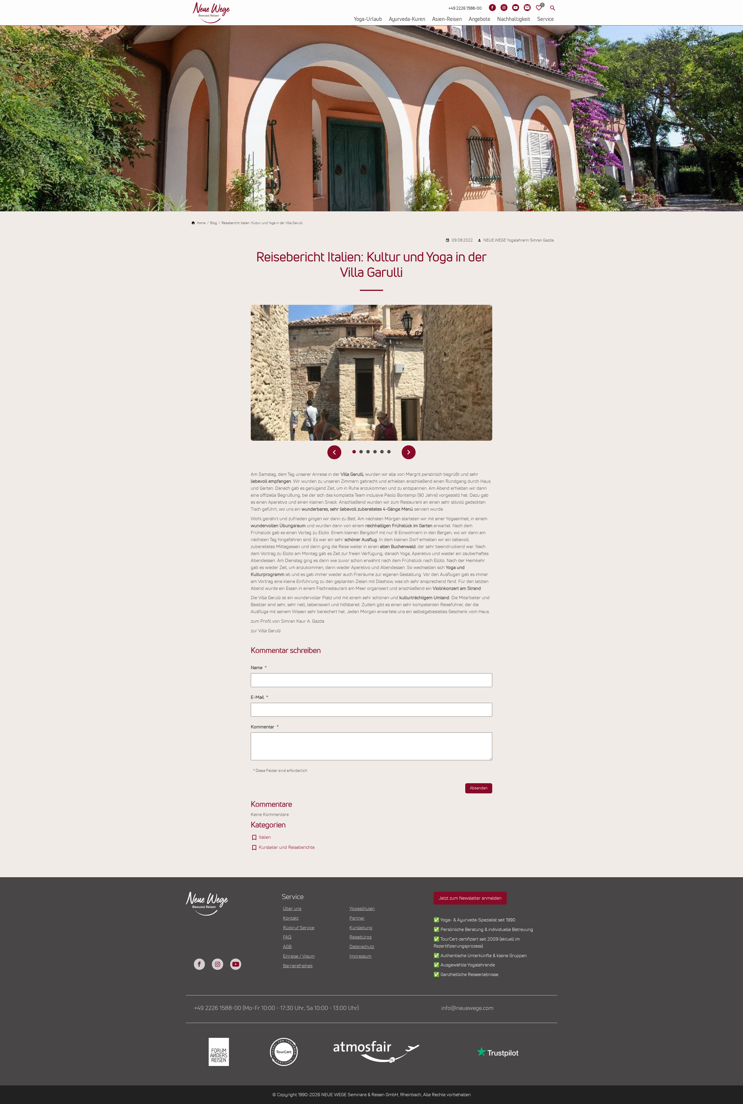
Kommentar (263, 727)
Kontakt (291, 918)
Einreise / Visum (299, 956)
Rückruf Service (298, 927)
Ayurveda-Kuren (407, 19)
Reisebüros (360, 937)
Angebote (479, 19)
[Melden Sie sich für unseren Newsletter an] (527, 7)
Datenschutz (361, 946)
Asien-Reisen (447, 19)
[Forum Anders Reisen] (218, 1052)
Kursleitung (360, 927)
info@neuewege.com (467, 1008)
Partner (357, 918)
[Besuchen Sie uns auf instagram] (217, 964)
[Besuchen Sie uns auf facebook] (199, 964)
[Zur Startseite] (211, 13)
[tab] (354, 451)
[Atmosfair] (376, 1052)
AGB (287, 946)
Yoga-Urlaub (368, 19)
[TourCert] (283, 1052)
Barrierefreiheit (298, 965)
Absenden (479, 788)
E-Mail (258, 697)
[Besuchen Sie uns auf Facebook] (492, 7)
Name (257, 667)
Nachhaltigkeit (513, 19)
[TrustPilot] (496, 1052)
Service (545, 19)
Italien (265, 837)
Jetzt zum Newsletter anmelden (470, 898)
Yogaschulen (362, 908)
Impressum (360, 956)
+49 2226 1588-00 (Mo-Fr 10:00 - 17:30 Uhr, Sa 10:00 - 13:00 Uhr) (276, 1008)
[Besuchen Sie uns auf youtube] (235, 964)
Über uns (292, 908)
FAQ (287, 937)
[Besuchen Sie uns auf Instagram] (503, 7)
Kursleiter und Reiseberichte (287, 847)
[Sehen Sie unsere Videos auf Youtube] (515, 7)
